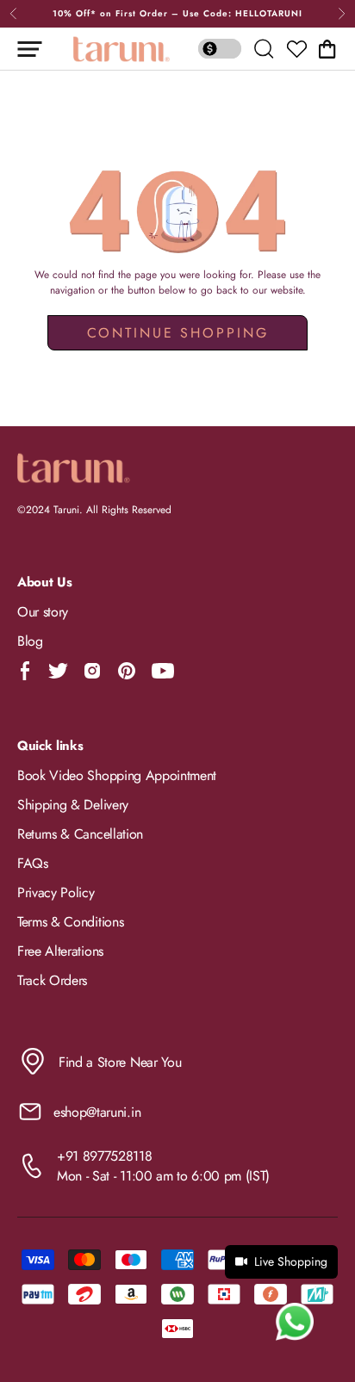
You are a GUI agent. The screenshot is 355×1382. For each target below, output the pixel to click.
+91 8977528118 (105, 1156)
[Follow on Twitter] (57, 670)
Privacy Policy (56, 892)
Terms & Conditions (70, 922)
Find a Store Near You (120, 1062)
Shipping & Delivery (72, 805)
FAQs (32, 863)
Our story (42, 612)
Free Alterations (60, 951)
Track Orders (52, 980)
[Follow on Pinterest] (126, 670)
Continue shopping (178, 333)
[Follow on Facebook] (25, 670)
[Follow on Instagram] (92, 670)
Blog (30, 641)
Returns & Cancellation (80, 834)
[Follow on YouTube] (163, 670)
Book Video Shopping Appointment (116, 775)
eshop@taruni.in (96, 1112)
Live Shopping (290, 1261)
